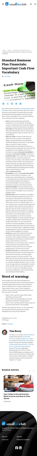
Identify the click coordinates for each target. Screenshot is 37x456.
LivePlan (11, 344)
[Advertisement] (18, 29)
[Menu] (3, 4)
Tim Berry (7, 76)
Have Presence (29, 335)
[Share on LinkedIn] (17, 105)
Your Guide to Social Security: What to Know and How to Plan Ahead (17, 396)
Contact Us (5, 439)
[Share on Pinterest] (12, 105)
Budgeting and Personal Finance (22, 50)
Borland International (24, 340)
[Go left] (29, 371)
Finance (9, 50)
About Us (4, 436)
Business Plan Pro (22, 344)
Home (3, 50)
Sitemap (19, 436)
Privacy (9, 430)
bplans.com (25, 338)
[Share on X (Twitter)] (8, 105)
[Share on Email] (21, 105)
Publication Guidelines (23, 439)
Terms (4, 430)
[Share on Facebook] (4, 105)
